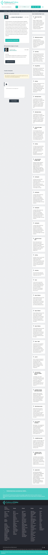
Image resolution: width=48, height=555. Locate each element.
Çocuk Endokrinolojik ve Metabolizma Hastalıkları (33, 526)
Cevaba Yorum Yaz (10, 61)
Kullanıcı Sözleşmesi (6, 508)
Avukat (14, 522)
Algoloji (32, 515)
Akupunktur (32, 511)
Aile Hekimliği (24, 536)
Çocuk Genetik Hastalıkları (33, 538)
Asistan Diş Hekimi (16, 521)
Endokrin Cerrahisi (24, 527)
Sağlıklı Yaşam (6, 529)
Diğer (22, 512)
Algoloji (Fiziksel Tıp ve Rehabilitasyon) (33, 517)
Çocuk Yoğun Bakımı (15, 532)
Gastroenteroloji (24, 535)
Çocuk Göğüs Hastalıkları (33, 540)
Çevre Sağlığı (33, 521)
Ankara (41, 513)
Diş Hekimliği (24, 515)
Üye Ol (38, 6)
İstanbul (41, 511)
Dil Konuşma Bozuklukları (24, 514)
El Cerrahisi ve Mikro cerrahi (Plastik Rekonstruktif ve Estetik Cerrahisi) (24, 523)
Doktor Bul (6, 514)
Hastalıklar (6, 513)
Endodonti (23, 526)
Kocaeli (41, 521)
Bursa (40, 514)
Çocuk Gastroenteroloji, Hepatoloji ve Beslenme (33, 533)
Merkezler (5, 524)
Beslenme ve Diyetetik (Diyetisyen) (15, 524)
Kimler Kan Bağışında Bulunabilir (6, 534)
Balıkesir (41, 527)
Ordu (40, 522)
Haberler (5, 523)
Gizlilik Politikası (6, 509)
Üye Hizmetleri (6, 515)
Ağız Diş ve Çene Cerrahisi (15, 514)
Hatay (40, 523)
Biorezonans (15, 528)
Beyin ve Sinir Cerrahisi (15, 527)
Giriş (33, 6)
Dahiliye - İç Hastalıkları (15, 534)
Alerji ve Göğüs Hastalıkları (33, 514)
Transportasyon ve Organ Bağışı (6, 531)
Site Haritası (6, 532)
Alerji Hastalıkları (33, 512)
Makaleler (5, 520)
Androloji (14, 516)
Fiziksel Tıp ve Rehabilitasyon (24, 532)
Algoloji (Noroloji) (33, 520)
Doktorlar (5, 521)
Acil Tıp (14, 511)
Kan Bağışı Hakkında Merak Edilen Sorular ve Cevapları (6, 539)
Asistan (14, 520)
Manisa (41, 524)
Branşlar (14, 508)
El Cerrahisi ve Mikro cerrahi (24, 520)
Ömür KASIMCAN (13, 50)
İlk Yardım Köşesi (7, 527)
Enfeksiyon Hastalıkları (23, 529)
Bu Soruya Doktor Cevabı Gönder (12, 40)
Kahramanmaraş (42, 528)
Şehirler (41, 508)
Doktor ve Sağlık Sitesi (6, 512)
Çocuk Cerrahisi (33, 523)
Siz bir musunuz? (25, 6)
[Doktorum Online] (9, 2)
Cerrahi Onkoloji (15, 529)
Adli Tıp (14, 512)
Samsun (41, 526)
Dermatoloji (23, 511)
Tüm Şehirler (41, 529)
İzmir (40, 512)
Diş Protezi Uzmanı (23, 517)
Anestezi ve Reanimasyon (15, 518)
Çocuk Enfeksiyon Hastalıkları (33, 529)
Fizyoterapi (23, 534)
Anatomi (14, 515)
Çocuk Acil (32, 522)
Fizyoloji (23, 533)
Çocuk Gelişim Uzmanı (33, 536)
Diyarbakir (41, 520)
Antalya (41, 515)
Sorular (5, 519)
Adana (40, 516)
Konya (40, 517)
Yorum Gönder (14, 100)
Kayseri (41, 525)
